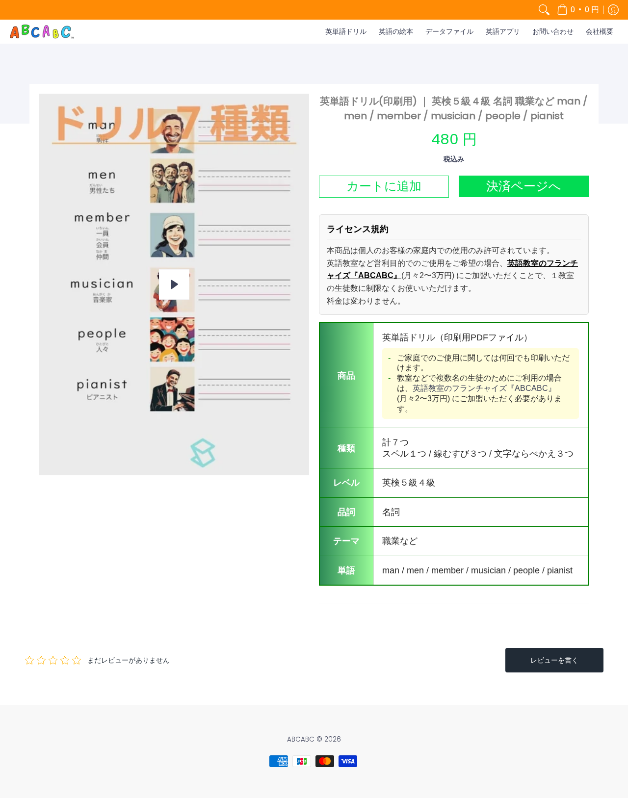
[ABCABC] (42, 32)
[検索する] (544, 10)
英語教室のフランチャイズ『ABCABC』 (484, 388)
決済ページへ (523, 186)
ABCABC (300, 739)
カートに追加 (383, 186)
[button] (577, 10)
